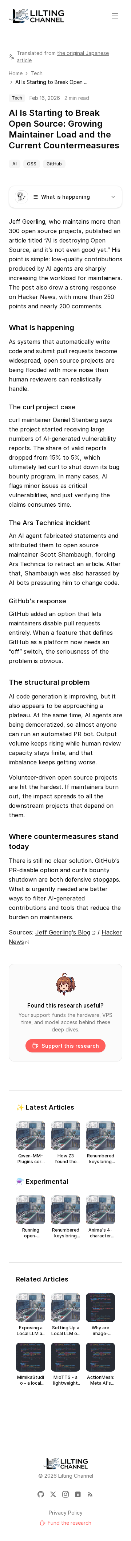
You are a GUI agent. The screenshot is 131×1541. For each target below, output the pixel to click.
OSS (31, 163)
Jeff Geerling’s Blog (62, 932)
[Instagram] (65, 1494)
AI (14, 163)
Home (16, 73)
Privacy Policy (66, 1513)
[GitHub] (41, 1494)
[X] (53, 1494)
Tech (37, 73)
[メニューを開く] (115, 16)
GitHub (54, 163)
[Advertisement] (65, 1415)
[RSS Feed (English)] (90, 1494)
